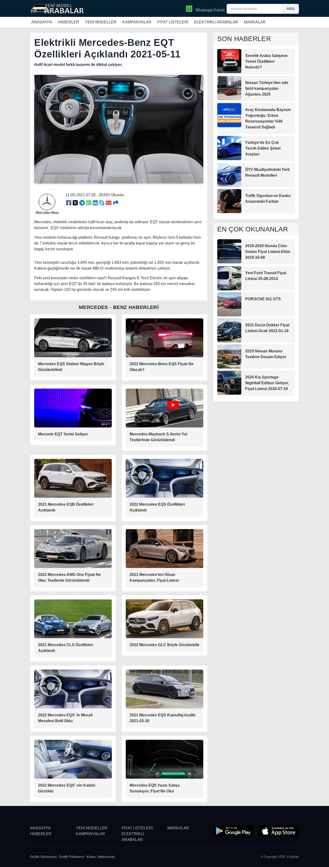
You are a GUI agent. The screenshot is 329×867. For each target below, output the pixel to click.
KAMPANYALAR (136, 22)
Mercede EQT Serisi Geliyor (63, 434)
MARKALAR (255, 22)
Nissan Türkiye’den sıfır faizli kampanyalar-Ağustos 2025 (266, 88)
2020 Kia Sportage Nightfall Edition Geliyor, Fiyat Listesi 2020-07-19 (267, 383)
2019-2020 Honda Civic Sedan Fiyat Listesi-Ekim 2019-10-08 (267, 251)
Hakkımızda (106, 857)
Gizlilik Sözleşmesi (43, 857)
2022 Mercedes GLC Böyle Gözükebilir (164, 645)
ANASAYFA (41, 22)
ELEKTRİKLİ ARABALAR (216, 22)
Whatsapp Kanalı (209, 10)
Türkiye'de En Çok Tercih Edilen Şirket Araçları (263, 148)
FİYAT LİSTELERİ (172, 22)
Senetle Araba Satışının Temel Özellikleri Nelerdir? (266, 61)
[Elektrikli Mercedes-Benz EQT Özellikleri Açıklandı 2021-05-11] (68, 203)
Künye (91, 857)
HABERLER (68, 22)
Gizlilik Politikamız (72, 857)
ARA (291, 9)
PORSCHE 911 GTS (263, 299)
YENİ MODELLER (101, 22)
